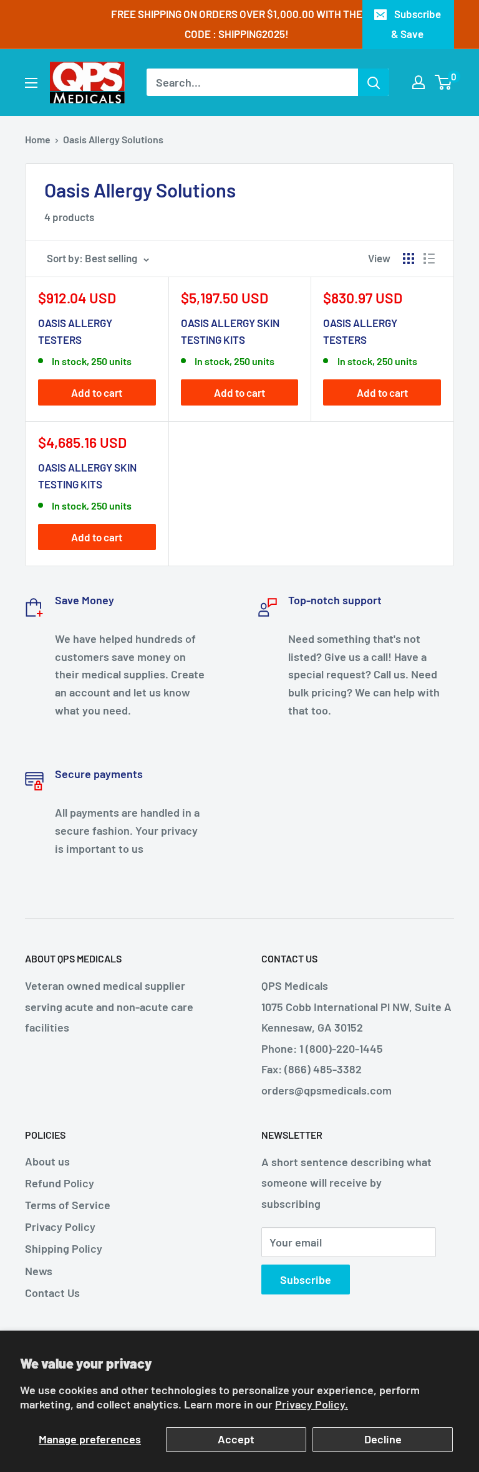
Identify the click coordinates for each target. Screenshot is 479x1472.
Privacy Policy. (311, 1404)
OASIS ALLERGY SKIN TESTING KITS (230, 330)
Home (38, 139)
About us (47, 1161)
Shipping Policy (63, 1248)
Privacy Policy (60, 1226)
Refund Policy (59, 1183)
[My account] (418, 82)
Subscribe (305, 1279)
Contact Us (52, 1292)
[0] (444, 82)
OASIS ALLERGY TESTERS (75, 330)
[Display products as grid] (408, 258)
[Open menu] (31, 83)
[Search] (373, 82)
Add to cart (96, 392)
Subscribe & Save (416, 23)
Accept (236, 1439)
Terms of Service (67, 1205)
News (38, 1271)
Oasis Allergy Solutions (113, 139)
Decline (383, 1439)
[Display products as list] (429, 258)
